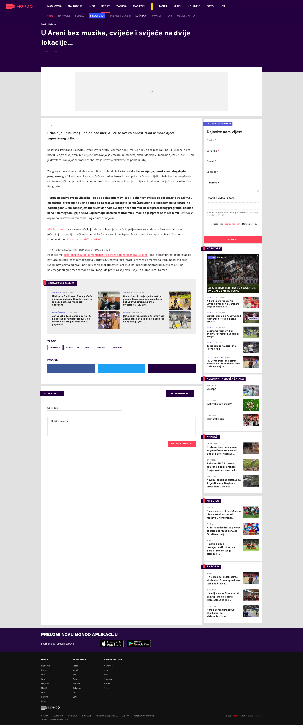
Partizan (55, 348)
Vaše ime (213, 151)
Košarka (52, 24)
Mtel (43, 692)
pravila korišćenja (233, 224)
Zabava (76, 679)
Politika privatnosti (144, 716)
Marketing (58, 716)
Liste (74, 697)
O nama (44, 716)
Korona (44, 670)
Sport (43, 24)
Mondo (44, 660)
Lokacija (212, 172)
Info (43, 674)
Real (88, 348)
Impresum (72, 716)
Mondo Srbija (79, 660)
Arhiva (125, 716)
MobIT (44, 688)
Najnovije (45, 666)
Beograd (117, 348)
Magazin (45, 683)
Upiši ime (52, 408)
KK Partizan (72, 348)
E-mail (211, 161)
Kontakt (86, 716)
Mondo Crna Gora (113, 660)
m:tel (235, 715)
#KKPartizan (55, 229)
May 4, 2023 (103, 250)
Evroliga (102, 348)
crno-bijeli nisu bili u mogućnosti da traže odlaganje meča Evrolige (106, 254)
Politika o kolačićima (107, 716)
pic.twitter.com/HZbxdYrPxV (83, 239)
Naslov (212, 140)
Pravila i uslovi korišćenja (54, 720)
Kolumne (45, 697)
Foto (43, 701)
